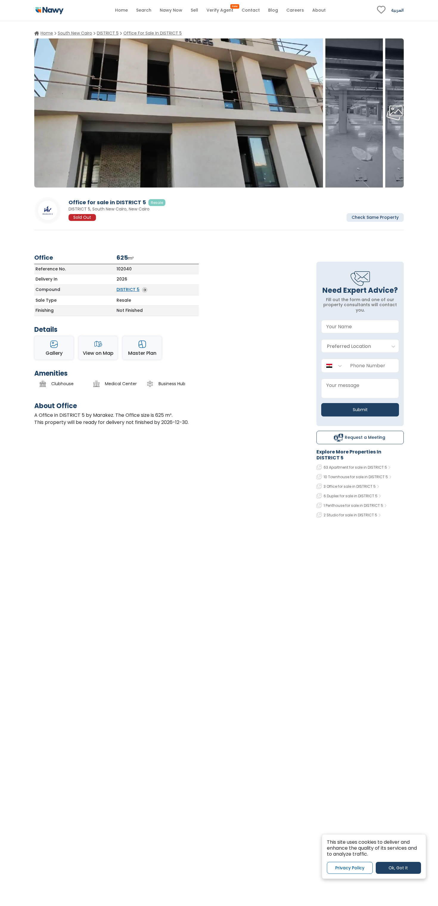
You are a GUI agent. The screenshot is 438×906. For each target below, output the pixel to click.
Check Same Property (375, 217)
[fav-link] (381, 10)
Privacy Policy (349, 868)
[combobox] (354, 346)
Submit (360, 410)
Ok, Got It (398, 868)
